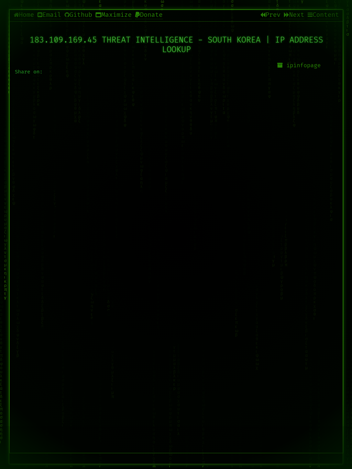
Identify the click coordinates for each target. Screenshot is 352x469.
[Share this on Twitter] (176, 237)
